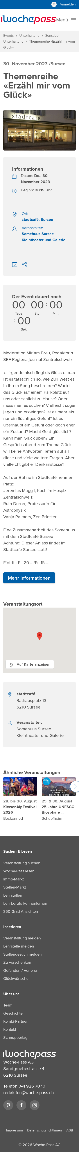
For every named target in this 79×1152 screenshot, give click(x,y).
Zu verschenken (17, 962)
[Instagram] (35, 1105)
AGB (69, 1130)
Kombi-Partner (15, 1021)
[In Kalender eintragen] (14, 263)
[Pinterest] (8, 1105)
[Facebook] (21, 1105)
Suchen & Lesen (17, 851)
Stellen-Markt (14, 887)
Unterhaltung (29, 35)
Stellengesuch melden (22, 954)
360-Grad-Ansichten (20, 911)
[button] (39, 636)
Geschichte (13, 1013)
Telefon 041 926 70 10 (24, 1086)
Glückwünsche (16, 978)
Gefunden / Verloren (20, 970)
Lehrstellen (12, 895)
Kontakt (9, 1029)
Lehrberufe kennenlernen (25, 903)
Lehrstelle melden (18, 946)
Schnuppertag (15, 1037)
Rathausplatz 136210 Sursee (31, 700)
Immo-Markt (13, 879)
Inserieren (12, 927)
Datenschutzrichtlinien (44, 1130)
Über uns (11, 994)
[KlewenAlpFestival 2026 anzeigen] (20, 786)
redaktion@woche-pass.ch (28, 1092)
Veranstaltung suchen (21, 863)
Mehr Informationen (29, 577)
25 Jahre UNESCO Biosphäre (58, 809)
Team (8, 1005)
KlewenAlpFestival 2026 (20, 809)
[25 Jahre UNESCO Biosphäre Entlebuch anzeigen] (59, 786)
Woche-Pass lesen (18, 871)
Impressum (14, 1130)
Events (8, 35)
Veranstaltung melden (22, 938)
